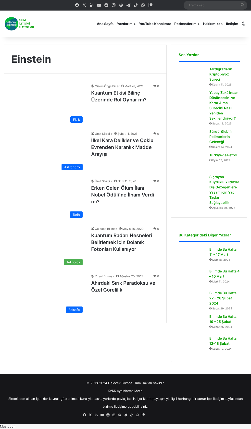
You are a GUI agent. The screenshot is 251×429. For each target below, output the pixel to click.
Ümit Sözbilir (103, 133)
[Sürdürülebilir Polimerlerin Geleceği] (192, 138)
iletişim (218, 399)
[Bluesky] (165, 5)
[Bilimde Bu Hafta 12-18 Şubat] (192, 345)
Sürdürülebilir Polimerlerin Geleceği (221, 136)
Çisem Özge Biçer (107, 86)
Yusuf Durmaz (104, 276)
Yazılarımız (126, 24)
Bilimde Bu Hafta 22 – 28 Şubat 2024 (223, 298)
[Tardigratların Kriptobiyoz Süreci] (192, 76)
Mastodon (7, 426)
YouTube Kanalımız (155, 24)
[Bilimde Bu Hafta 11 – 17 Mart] (192, 256)
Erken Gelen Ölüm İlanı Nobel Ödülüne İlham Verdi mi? (122, 195)
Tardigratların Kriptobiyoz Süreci (220, 74)
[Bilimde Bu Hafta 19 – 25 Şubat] (192, 323)
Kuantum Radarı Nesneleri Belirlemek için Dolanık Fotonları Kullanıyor (121, 242)
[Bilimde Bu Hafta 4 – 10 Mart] (192, 278)
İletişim (232, 24)
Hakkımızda (213, 24)
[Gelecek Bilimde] (19, 23)
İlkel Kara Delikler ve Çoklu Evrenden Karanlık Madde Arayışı (122, 147)
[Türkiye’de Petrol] (192, 162)
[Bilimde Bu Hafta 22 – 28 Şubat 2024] (192, 300)
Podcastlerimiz (187, 24)
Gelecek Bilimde (106, 229)
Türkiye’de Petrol (223, 155)
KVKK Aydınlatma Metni (125, 391)
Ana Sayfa (105, 24)
